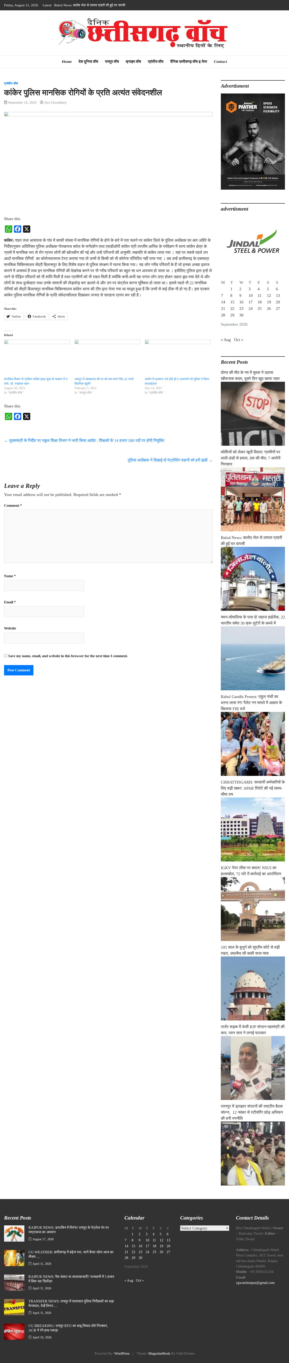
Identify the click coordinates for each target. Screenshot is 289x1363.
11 (259, 295)
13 (278, 295)
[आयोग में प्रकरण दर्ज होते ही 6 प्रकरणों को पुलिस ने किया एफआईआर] (178, 358)
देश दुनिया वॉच (88, 61)
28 (223, 315)
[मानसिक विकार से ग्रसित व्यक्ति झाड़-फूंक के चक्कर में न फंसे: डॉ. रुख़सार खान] (37, 358)
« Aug (226, 339)
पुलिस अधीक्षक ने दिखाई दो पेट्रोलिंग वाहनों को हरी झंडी (170, 460)
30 (241, 315)
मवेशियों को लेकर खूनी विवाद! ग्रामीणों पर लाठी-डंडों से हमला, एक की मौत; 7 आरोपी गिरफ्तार (250, 458)
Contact (220, 61)
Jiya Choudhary (55, 102)
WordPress (122, 1354)
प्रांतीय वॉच (155, 61)
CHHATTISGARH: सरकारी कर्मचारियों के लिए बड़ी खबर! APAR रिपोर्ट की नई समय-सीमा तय (253, 788)
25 (260, 308)
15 (232, 302)
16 (241, 302)
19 (269, 302)
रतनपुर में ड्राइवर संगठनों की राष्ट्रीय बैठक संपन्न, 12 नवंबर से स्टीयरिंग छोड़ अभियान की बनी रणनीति (252, 1112)
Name (10, 576)
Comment (13, 505)
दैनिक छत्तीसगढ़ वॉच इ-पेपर (188, 61)
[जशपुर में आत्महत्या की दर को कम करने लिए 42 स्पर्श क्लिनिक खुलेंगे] (107, 358)
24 (251, 308)
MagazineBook (159, 1354)
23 (241, 308)
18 (260, 302)
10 (251, 295)
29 (232, 315)
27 (278, 308)
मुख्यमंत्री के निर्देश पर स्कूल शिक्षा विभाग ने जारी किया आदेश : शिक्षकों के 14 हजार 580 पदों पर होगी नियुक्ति (84, 440)
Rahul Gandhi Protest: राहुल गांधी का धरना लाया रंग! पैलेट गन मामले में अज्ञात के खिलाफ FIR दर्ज (251, 702)
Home (67, 61)
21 (223, 308)
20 (278, 302)
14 (223, 302)
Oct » (238, 339)
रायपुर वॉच (112, 61)
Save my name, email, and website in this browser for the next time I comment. (68, 656)
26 (269, 308)
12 (269, 295)
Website (10, 628)
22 (232, 308)
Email (10, 602)
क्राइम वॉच (133, 61)
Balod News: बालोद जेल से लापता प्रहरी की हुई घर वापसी (89, 5)
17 (251, 302)
